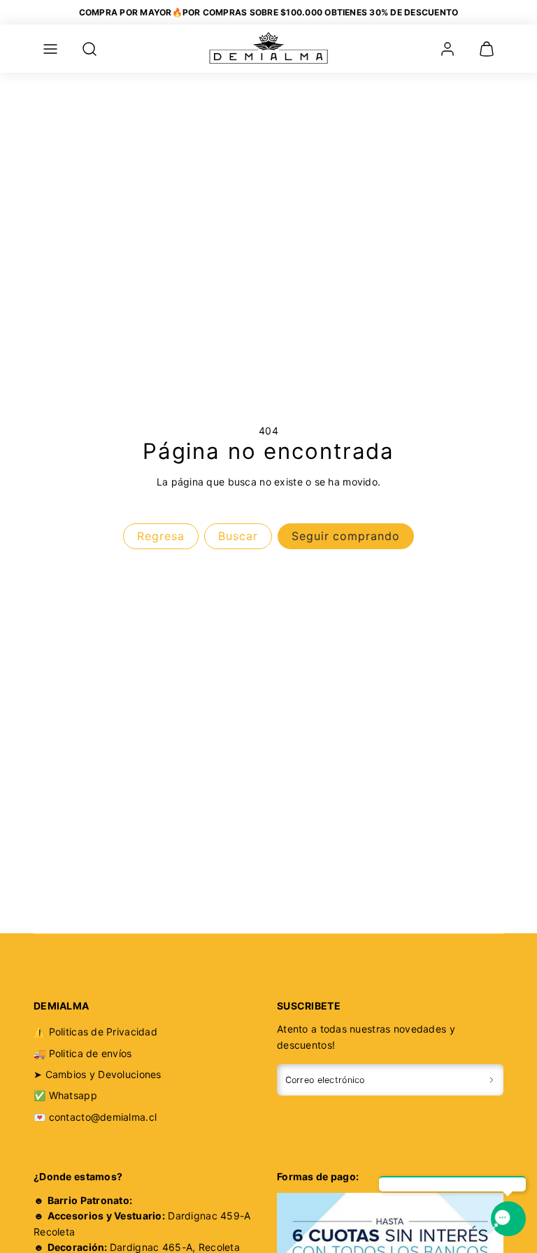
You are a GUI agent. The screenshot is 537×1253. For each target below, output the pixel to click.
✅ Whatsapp (65, 1095)
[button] (50, 49)
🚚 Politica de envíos (83, 1053)
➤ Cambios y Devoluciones (98, 1074)
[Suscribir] (491, 1080)
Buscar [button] (238, 536)
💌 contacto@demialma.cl (95, 1117)
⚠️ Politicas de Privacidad (95, 1032)
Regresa (161, 536)
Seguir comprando (346, 536)
